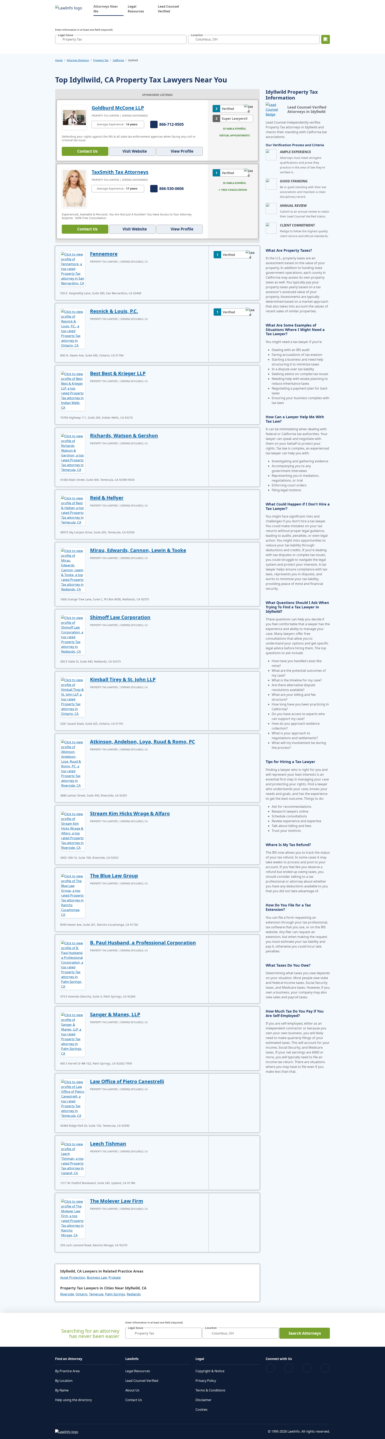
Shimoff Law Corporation (120, 617)
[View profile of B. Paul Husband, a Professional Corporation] (72, 964)
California (118, 60)
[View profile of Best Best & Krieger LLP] (72, 390)
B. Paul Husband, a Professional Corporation (143, 942)
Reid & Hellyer (107, 497)
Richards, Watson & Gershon (124, 435)
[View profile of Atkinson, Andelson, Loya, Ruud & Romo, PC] (72, 763)
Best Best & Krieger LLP (118, 373)
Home (59, 60)
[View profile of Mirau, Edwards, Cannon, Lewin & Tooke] (72, 569)
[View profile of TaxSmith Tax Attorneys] (74, 188)
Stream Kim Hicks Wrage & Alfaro (130, 813)
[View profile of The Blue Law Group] (72, 895)
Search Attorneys (305, 1333)
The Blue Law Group (114, 875)
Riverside (67, 1294)
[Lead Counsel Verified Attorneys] (275, 109)
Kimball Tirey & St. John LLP (123, 679)
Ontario (81, 1294)
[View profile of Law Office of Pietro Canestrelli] (72, 1098)
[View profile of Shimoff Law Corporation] (72, 634)
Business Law (97, 1277)
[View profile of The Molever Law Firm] (72, 1218)
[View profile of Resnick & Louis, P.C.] (72, 328)
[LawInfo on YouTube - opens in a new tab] (306, 1368)
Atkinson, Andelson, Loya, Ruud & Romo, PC (142, 741)
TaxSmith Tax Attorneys (120, 171)
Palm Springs (115, 1294)
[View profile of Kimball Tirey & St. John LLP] (72, 696)
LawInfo (132, 1359)
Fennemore (104, 253)
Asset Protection (72, 1277)
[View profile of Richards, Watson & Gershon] (72, 452)
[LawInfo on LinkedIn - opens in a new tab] (325, 1368)
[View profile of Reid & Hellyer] (72, 510)
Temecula (96, 1294)
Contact (87, 151)
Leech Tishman (108, 1143)
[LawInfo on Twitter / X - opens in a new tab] (288, 1368)
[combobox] (120, 39)
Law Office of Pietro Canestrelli (127, 1081)
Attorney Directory (78, 60)
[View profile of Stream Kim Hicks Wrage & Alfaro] (72, 830)
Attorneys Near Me (108, 8)
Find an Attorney (68, 1359)
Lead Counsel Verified (168, 8)
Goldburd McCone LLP (118, 107)
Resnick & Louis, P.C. (114, 311)
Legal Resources (136, 8)
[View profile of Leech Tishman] (72, 1158)
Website (135, 151)
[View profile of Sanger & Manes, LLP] (72, 1034)
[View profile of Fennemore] (72, 268)
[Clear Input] (182, 39)
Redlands (134, 1294)
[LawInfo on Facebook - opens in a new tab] (270, 1368)
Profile (182, 151)
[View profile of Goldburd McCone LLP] (74, 117)
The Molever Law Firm (116, 1200)
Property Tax (100, 60)
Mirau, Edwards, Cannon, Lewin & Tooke (138, 550)
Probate (114, 1277)
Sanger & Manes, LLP (115, 1014)
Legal (200, 1359)
